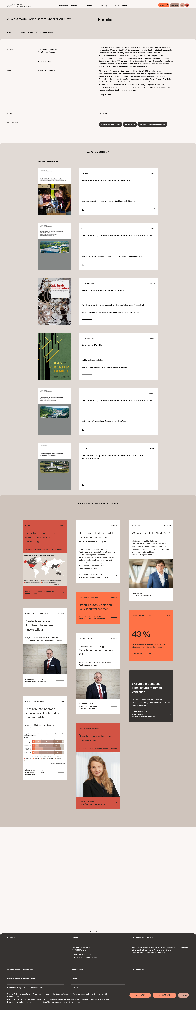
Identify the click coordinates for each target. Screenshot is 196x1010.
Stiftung (11, 33)
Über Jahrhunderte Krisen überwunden (96, 738)
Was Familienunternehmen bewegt (21, 978)
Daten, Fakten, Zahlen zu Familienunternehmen (95, 607)
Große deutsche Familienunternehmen (103, 290)
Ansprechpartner (78, 969)
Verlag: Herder (105, 94)
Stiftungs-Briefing (139, 969)
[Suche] (187, 5)
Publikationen (27, 33)
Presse (74, 978)
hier (98, 994)
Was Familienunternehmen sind (20, 969)
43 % (141, 634)
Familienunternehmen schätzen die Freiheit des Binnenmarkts (42, 713)
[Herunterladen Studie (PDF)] (82, 209)
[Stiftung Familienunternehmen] (19, 4)
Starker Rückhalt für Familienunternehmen (105, 180)
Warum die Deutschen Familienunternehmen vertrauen (147, 688)
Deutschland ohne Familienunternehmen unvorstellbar (40, 625)
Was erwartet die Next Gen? (151, 533)
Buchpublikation (47, 33)
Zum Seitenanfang (99, 932)
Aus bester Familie (91, 345)
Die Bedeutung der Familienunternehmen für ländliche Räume (116, 235)
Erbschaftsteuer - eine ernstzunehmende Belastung (40, 537)
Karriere (74, 987)
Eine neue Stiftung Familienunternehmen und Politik (96, 650)
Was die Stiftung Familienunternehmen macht (26, 987)
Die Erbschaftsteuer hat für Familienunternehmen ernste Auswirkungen (97, 537)
